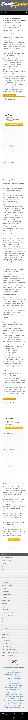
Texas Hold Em (6, 640)
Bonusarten (5, 570)
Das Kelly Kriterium (7, 585)
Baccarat (4, 603)
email (19, 519)
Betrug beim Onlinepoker (8, 649)
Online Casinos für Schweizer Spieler (14, 704)
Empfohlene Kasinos (7, 576)
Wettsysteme (5, 582)
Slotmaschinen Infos (7, 591)
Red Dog (4, 628)
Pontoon (4, 567)
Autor (11, 718)
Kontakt (16, 718)
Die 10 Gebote (6, 634)
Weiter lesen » (14, 539)
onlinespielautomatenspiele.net (11, 526)
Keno (3, 625)
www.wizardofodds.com (12, 387)
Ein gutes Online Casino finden (14, 685)
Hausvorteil (5, 588)
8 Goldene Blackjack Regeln (14, 698)
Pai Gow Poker (6, 609)
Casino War (5, 622)
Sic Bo (3, 631)
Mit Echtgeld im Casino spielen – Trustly (14, 707)
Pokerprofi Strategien (7, 655)
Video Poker (5, 564)
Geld (3, 573)
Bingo (3, 619)
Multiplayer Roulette (14, 702)
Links (3, 637)
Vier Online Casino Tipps (14, 681)
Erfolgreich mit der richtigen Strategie (14, 674)
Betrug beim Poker (7, 646)
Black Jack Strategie (7, 560)
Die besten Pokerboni (7, 643)
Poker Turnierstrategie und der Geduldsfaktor (14, 652)
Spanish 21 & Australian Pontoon (10, 615)
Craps (3, 606)
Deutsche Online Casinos (14, 678)
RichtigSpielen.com (6, 12)
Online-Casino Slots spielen (14, 680)
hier (9, 58)
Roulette (4, 579)
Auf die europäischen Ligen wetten (14, 687)
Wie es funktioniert (7, 557)
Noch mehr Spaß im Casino (14, 683)
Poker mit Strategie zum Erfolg (14, 694)
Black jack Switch (6, 600)
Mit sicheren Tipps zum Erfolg (14, 691)
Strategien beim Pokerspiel (14, 676)
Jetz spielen (14, 124)
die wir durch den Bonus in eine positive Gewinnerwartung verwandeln (13, 352)
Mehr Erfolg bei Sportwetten (14, 689)
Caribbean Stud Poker (8, 612)
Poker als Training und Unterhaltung (14, 705)
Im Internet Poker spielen (14, 670)
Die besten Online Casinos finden (14, 696)
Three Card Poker (6, 594)
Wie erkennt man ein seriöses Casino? (14, 700)
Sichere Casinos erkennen (14, 672)
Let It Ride (4, 597)
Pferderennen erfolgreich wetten (14, 693)
